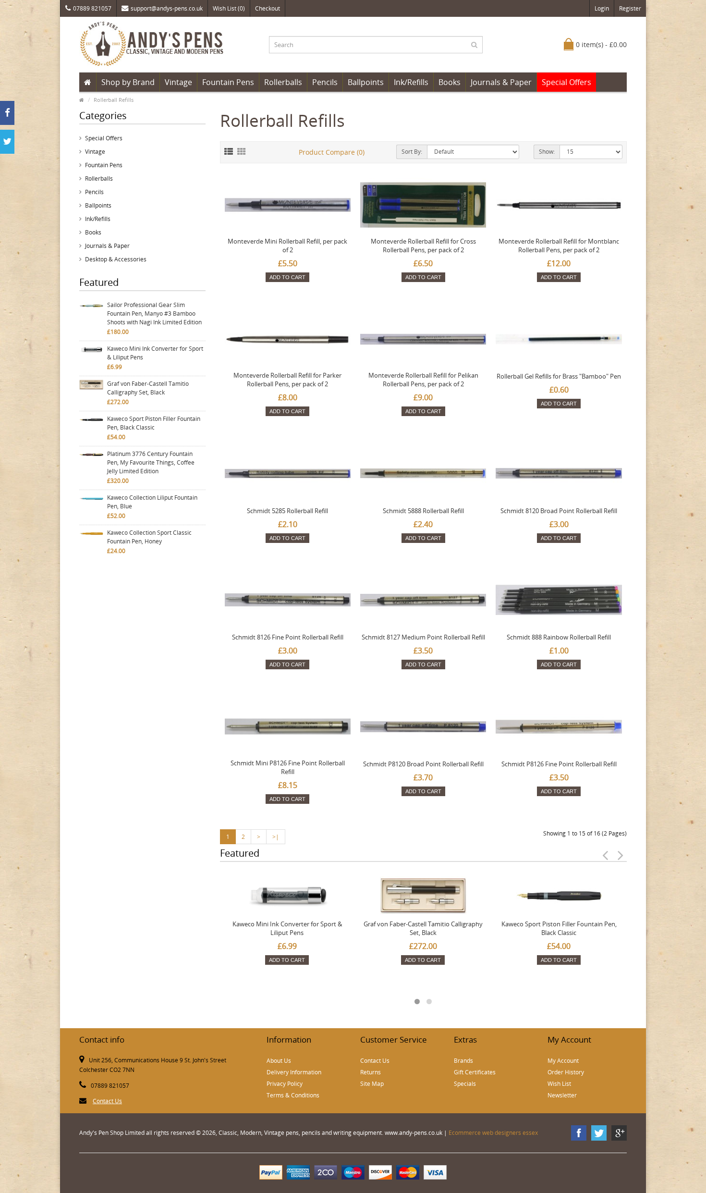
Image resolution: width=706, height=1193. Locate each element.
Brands (463, 1061)
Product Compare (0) (332, 152)
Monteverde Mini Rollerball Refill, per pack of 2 (287, 245)
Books (449, 82)
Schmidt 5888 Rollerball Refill (423, 510)
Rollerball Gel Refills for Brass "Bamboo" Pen (559, 376)
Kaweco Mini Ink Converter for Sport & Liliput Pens (155, 352)
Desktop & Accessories (115, 259)
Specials (465, 1084)
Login (602, 8)
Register (630, 8)
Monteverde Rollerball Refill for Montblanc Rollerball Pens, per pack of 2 (559, 245)
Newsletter (562, 1095)
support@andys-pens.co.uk (167, 8)
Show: (547, 152)
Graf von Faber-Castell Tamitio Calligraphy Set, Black (148, 388)
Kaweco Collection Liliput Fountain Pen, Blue (152, 501)
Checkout (267, 8)
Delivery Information (294, 1072)
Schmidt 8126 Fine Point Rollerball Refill (287, 637)
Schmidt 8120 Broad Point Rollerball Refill (558, 510)
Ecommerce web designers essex (493, 1133)
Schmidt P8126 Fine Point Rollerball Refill (559, 764)
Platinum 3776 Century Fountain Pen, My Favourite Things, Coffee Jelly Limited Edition (151, 462)
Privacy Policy (285, 1084)
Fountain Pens (228, 82)
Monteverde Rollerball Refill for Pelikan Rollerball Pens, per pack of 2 (423, 379)
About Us (279, 1061)
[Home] (87, 82)
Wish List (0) (229, 8)
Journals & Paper (501, 82)
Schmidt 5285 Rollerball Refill (287, 510)
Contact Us (107, 1101)
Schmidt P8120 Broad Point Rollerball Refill (423, 764)
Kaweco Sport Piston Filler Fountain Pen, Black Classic (153, 423)
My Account (563, 1061)
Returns (370, 1072)
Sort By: (412, 152)
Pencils (325, 82)
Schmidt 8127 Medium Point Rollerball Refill (423, 637)
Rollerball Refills (114, 99)
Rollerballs (283, 82)
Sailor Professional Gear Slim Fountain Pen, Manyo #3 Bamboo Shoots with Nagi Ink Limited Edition (154, 313)
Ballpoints (366, 82)
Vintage (178, 82)
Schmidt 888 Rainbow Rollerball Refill (559, 637)
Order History (566, 1072)
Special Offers (566, 82)
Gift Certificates (475, 1072)
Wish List (559, 1084)
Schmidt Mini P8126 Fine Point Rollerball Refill (288, 767)
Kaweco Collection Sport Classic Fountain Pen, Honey (149, 537)
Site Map (372, 1084)
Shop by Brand (128, 82)
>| (275, 837)
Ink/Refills (411, 82)
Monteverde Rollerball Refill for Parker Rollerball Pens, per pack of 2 (287, 379)
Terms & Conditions (293, 1095)
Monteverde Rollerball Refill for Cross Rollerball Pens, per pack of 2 (423, 245)
